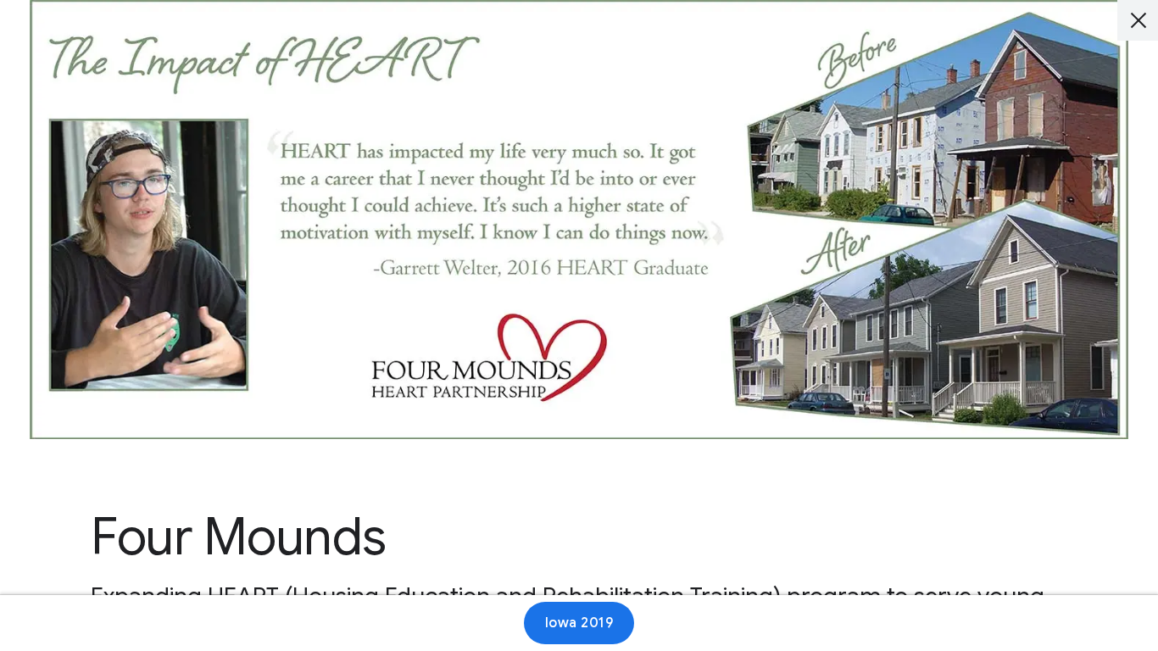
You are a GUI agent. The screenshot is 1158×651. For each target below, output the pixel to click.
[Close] (1137, 20)
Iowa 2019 (579, 623)
